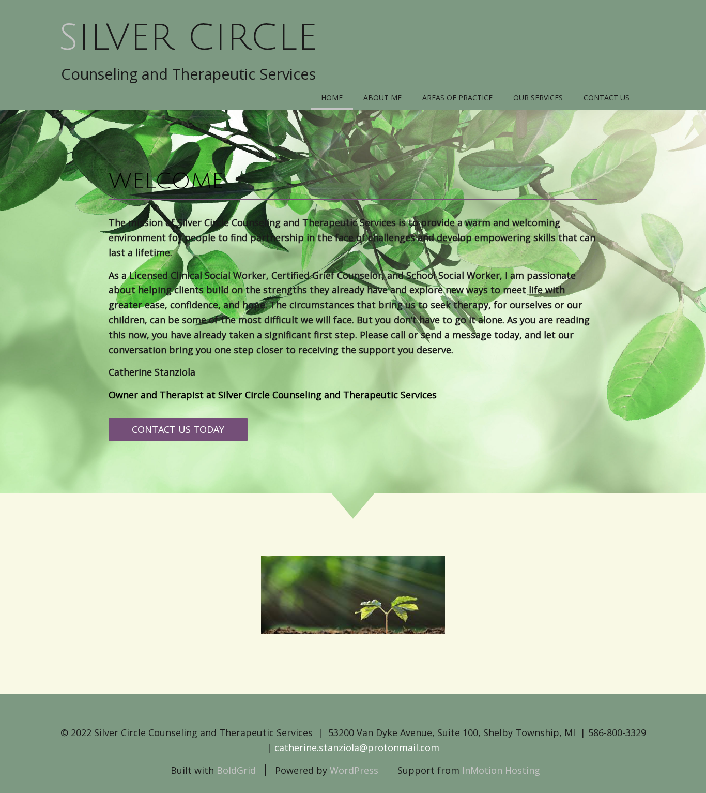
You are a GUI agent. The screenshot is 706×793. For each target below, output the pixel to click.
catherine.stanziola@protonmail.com (356, 747)
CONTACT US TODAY (178, 429)
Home (332, 97)
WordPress (354, 770)
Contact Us (607, 97)
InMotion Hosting (501, 770)
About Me (382, 97)
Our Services (538, 97)
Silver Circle (187, 38)
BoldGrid (236, 770)
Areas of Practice (457, 97)
